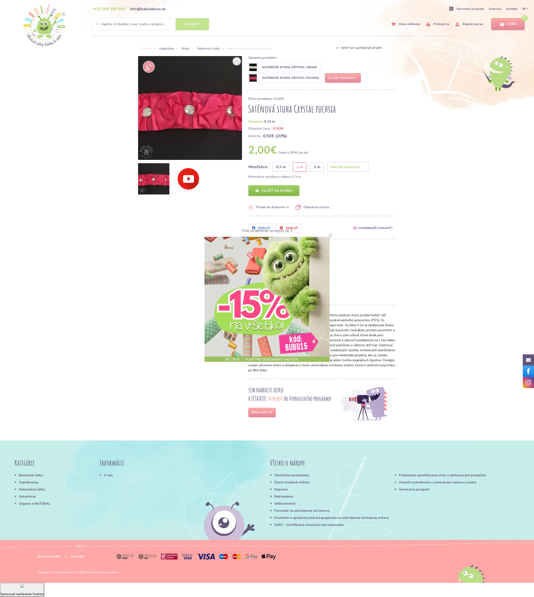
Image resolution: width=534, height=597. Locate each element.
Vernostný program (470, 9)
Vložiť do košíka (276, 190)
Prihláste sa (261, 412)
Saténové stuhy (208, 48)
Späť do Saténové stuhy (361, 48)
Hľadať (192, 24)
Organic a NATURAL (34, 503)
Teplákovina (28, 482)
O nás (108, 475)
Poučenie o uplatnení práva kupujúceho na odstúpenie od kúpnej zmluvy (331, 517)
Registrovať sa (472, 24)
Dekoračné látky (32, 489)
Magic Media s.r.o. (66, 572)
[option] (190, 108)
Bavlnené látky (31, 475)
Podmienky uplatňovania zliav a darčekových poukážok (442, 475)
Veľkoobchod (284, 503)
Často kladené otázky (291, 482)
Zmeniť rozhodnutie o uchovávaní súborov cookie (437, 482)
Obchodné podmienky (291, 475)
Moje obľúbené (409, 24)
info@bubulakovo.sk (147, 8)
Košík (511, 24)
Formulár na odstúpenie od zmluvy (302, 510)
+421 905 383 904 (108, 8)
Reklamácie (283, 496)
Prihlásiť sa (441, 24)
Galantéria (166, 48)
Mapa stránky (49, 557)
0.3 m (281, 166)
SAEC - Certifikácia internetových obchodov (309, 525)
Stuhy (185, 48)
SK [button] (524, 9)
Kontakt (511, 9)
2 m (317, 166)
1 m (299, 166)
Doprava (495, 9)
